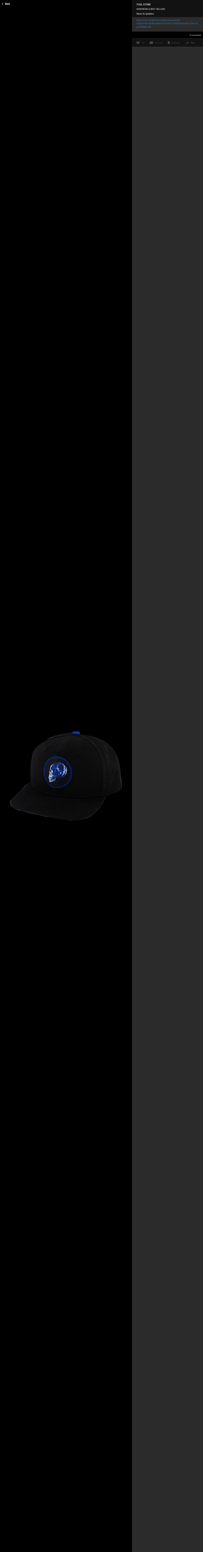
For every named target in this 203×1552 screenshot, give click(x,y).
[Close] (6, 3)
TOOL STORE (143, 4)
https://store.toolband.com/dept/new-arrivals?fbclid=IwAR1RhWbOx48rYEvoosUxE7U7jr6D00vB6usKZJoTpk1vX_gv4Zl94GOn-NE (167, 23)
